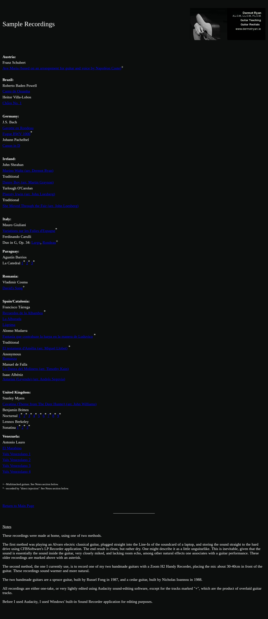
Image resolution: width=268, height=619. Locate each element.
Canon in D (11, 145)
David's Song (13, 288)
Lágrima (9, 325)
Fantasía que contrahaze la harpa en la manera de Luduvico (48, 336)
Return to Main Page (18, 506)
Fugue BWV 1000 (16, 134)
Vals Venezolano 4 (17, 471)
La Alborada (12, 319)
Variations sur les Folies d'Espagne (29, 231)
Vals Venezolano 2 (17, 460)
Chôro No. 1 (12, 103)
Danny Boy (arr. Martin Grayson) (28, 182)
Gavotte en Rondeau (18, 128)
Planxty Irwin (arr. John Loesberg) (29, 194)
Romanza (10, 358)
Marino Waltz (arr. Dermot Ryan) (28, 170)
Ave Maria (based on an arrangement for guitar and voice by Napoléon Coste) (62, 68)
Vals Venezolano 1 (17, 454)
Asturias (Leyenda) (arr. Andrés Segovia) (34, 379)
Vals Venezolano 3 (17, 466)
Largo (35, 242)
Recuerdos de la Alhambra (23, 313)
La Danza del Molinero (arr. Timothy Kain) (36, 369)
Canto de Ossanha (16, 91)
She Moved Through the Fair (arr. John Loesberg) (41, 206)
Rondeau (49, 242)
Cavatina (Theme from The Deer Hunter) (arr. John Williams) (50, 404)
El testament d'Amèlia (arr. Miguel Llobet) (35, 348)
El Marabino (12, 448)
